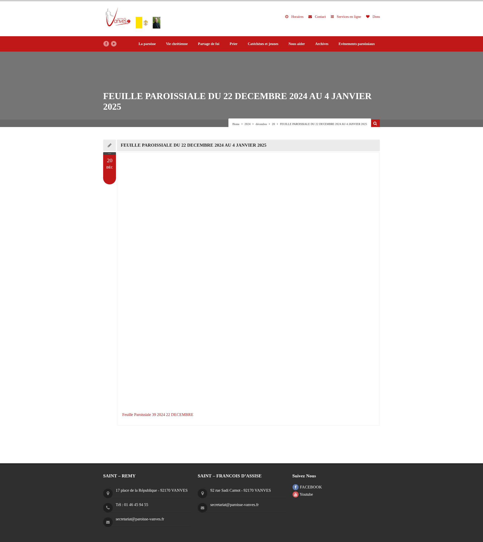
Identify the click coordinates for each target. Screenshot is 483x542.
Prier (233, 44)
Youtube (306, 494)
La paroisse (147, 44)
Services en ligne (348, 17)
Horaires (296, 17)
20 (273, 124)
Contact (320, 17)
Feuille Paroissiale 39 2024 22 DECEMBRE (157, 414)
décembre (261, 124)
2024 (248, 124)
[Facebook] (106, 44)
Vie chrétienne (177, 44)
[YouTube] (114, 44)
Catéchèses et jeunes (263, 44)
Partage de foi (208, 44)
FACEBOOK (310, 487)
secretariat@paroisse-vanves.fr (140, 519)
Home (235, 124)
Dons (376, 17)
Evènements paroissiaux (357, 44)
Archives (321, 44)
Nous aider (297, 44)
